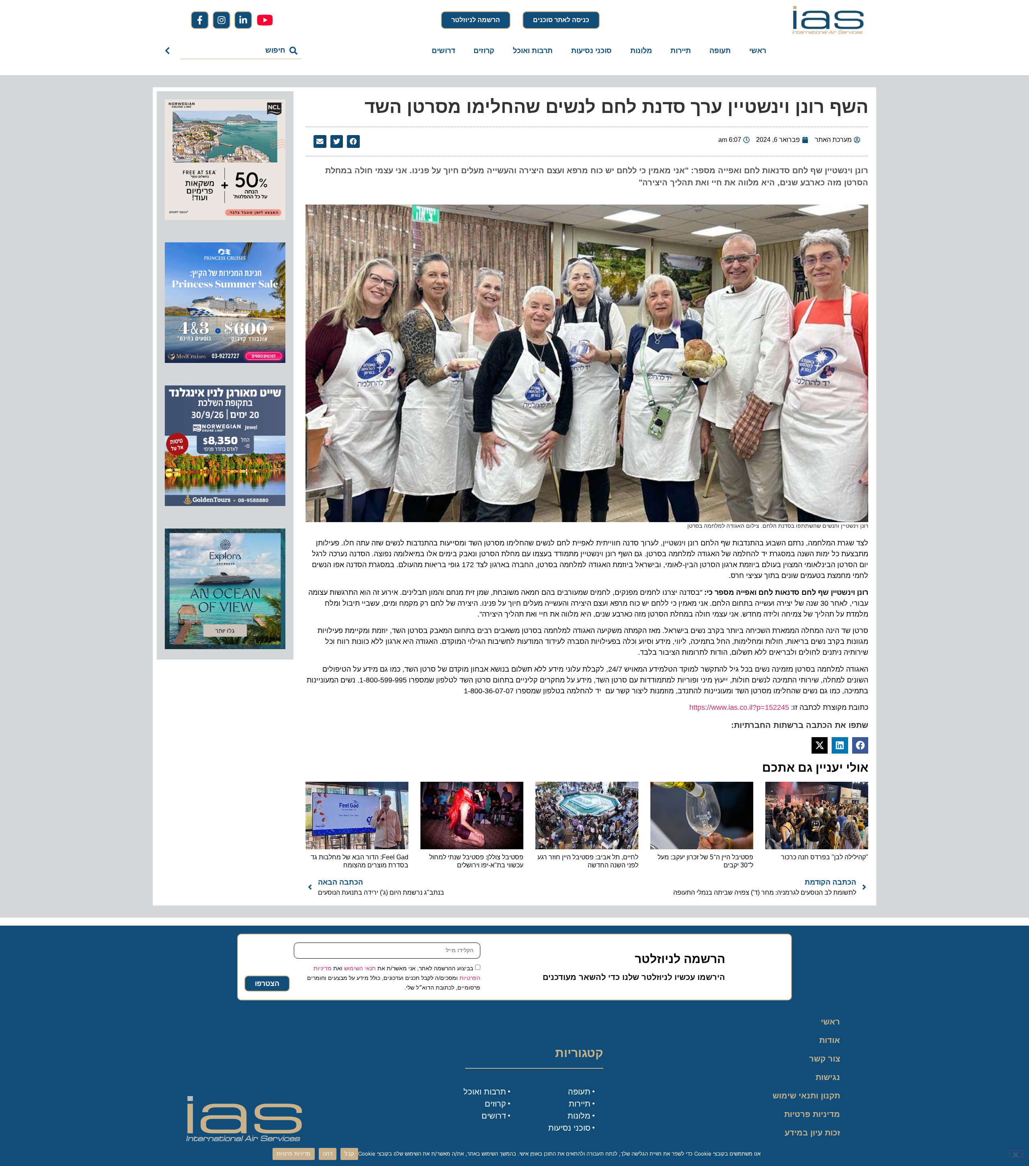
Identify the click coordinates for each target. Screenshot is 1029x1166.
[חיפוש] (169, 50)
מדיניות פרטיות (812, 1114)
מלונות (641, 51)
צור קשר (824, 1058)
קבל (349, 1153)
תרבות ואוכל (533, 51)
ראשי (757, 51)
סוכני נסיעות (591, 51)
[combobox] (240, 50)
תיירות (680, 51)
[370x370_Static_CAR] (225, 647)
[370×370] (225, 504)
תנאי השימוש (360, 968)
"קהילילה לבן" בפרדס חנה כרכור (824, 857)
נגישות (828, 1077)
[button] (353, 141)
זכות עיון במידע (812, 1132)
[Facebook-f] (200, 20)
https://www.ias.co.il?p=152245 (739, 707)
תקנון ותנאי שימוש (806, 1095)
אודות (829, 1040)
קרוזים (484, 51)
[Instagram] (221, 20)
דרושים (443, 51)
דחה (328, 1153)
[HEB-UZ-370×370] (225, 217)
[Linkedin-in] (243, 20)
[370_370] (225, 361)
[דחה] (1016, 1153)
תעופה (720, 51)
